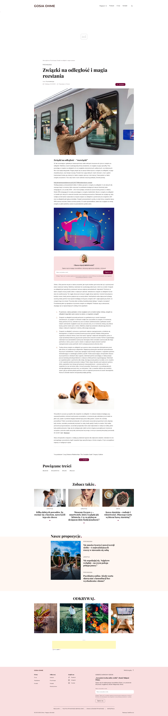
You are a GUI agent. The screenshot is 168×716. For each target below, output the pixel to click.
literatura (66, 433)
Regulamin (57, 708)
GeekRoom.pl (131, 712)
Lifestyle (52, 677)
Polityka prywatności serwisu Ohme (73, 708)
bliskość (45, 470)
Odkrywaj (52, 674)
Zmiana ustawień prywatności (95, 708)
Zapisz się (108, 272)
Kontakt (125, 5)
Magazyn (102, 6)
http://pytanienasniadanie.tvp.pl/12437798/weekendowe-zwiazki (73, 182)
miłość (65, 470)
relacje (72, 470)
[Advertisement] (84, 645)
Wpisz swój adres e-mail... (101, 688)
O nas (118, 5)
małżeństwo (55, 470)
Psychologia (53, 60)
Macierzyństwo (53, 686)
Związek (52, 683)
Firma (36, 674)
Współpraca (37, 680)
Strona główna (46, 60)
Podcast (111, 5)
